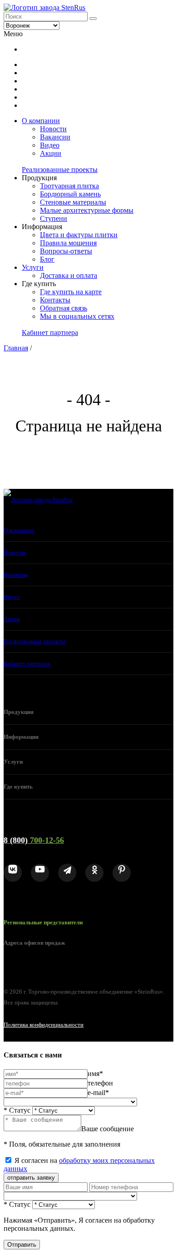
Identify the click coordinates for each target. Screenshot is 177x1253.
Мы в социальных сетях (77, 316)
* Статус (17, 1110)
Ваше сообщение (107, 1129)
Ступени (53, 218)
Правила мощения (68, 243)
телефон (100, 1083)
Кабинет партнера (50, 332)
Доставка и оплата (68, 275)
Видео (49, 145)
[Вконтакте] (13, 873)
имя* (95, 1073)
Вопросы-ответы (66, 251)
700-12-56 (34, 840)
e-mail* (98, 1092)
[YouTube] (40, 873)
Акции (50, 153)
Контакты (55, 300)
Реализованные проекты (60, 169)
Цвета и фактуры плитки (79, 235)
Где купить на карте (71, 292)
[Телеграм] (67, 873)
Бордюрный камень (70, 194)
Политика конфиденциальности (44, 1024)
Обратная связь (63, 308)
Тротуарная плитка (69, 186)
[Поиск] (93, 18)
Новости (53, 129)
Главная (16, 348)
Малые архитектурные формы (86, 210)
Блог (47, 259)
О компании (41, 120)
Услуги (33, 267)
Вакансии (55, 137)
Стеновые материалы (73, 202)
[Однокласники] (94, 873)
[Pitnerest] (122, 873)
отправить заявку (31, 1177)
